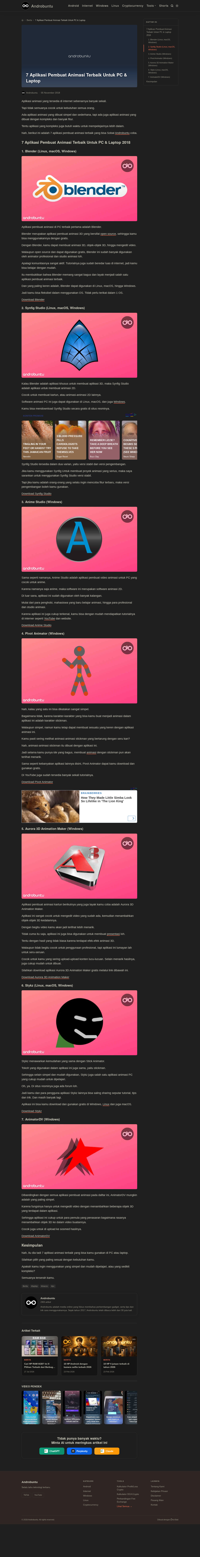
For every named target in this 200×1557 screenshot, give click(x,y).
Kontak (154, 1504)
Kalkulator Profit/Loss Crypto (127, 1488)
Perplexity (82, 1451)
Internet (87, 5)
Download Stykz (32, 1111)
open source (108, 233)
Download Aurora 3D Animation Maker (45, 977)
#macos (44, 1286)
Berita (25, 1286)
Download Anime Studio (36, 625)
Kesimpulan (151, 81)
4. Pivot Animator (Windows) (160, 58)
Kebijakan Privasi (159, 1491)
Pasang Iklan (157, 1500)
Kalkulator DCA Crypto (128, 1494)
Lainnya (155, 1481)
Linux (115, 5)
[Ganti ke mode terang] (176, 5)
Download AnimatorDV (36, 1236)
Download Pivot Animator (37, 781)
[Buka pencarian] (171, 5)
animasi (91, 752)
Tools (150, 5)
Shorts (163, 5)
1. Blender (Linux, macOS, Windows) (159, 41)
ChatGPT (55, 1451)
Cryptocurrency (132, 5)
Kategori (88, 1481)
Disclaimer (156, 1495)
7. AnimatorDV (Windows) (159, 77)
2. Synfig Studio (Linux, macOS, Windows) (161, 48)
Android (73, 5)
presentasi (113, 934)
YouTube (49, 618)
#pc (52, 1286)
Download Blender (33, 299)
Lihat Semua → (124, 1506)
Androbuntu (42, 6)
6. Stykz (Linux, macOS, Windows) (158, 71)
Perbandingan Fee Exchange (126, 1500)
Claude (109, 1451)
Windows (102, 5)
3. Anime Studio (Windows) (159, 54)
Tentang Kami (157, 1486)
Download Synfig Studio (36, 493)
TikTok (26, 1495)
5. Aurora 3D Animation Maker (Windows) (161, 64)
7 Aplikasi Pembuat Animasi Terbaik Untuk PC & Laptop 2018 (159, 32)
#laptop (34, 1286)
